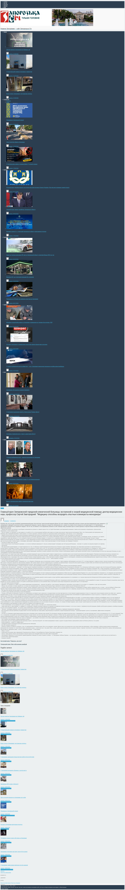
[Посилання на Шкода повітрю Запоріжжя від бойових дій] (19, 46)
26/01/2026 (15, 303)
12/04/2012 (13, 521)
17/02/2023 (15, 235)
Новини (2, 508)
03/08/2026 (15, 326)
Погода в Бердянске (6, 883)
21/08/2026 (15, 54)
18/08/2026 (15, 146)
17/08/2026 (15, 168)
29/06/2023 (15, 214)
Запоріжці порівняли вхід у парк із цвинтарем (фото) (20, 434)
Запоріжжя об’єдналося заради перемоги (17, 390)
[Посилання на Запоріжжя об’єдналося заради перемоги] (19, 387)
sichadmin (11, 394)
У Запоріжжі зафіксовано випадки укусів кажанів (14, 865)
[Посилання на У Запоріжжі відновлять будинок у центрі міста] (3, 767)
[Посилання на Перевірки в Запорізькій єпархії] (19, 117)
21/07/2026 (15, 370)
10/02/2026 (15, 281)
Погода (2, 871)
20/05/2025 (15, 483)
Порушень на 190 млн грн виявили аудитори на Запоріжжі (22, 299)
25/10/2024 (15, 505)
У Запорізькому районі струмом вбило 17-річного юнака (21, 164)
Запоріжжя (9, 721)
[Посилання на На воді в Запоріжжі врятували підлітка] (3, 821)
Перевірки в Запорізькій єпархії (15, 120)
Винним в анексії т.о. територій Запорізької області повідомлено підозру (26, 231)
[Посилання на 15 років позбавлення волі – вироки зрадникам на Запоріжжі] (19, 454)
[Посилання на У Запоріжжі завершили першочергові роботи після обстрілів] (3, 754)
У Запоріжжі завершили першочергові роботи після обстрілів (17, 757)
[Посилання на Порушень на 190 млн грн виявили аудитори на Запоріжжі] (19, 296)
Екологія (5, 721)
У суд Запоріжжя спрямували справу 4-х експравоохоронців (23, 479)
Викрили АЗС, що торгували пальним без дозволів (20, 277)
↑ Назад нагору (4, 888)
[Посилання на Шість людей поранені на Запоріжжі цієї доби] (3, 794)
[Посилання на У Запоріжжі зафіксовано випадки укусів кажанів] (3, 862)
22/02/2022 (16, 416)
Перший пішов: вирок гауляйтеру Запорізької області (21, 209)
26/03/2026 (15, 259)
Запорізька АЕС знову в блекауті (9, 784)
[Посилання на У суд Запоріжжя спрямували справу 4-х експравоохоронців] (19, 476)
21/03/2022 (16, 394)
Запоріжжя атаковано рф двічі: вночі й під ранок (14, 851)
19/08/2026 (15, 124)
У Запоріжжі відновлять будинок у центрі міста (14, 770)
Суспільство (12, 815)
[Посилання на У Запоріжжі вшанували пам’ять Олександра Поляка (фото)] (19, 409)
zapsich (10, 54)
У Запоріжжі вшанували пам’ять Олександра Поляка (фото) (22, 412)
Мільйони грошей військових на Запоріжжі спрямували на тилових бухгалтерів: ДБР (29, 322)
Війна (2, 721)
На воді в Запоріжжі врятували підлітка (11, 824)
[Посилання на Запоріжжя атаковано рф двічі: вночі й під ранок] (3, 848)
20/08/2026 (7, 760)
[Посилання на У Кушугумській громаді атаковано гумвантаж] (19, 68)
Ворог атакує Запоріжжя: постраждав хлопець (19, 94)
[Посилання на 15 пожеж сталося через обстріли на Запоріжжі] (3, 835)
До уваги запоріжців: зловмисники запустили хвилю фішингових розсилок (26, 344)
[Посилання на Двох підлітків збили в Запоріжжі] (19, 139)
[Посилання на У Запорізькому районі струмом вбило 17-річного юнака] (19, 161)
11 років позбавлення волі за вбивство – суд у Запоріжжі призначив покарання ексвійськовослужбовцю (35, 366)
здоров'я (8, 869)
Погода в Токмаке (15, 883)
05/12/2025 (15, 461)
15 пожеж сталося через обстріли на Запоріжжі (14, 838)
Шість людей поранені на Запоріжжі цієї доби (13, 797)
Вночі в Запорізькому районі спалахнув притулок (19, 501)
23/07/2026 (15, 348)
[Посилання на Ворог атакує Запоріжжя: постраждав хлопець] (19, 90)
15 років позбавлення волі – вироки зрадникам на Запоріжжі (23, 457)
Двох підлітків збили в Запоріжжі (15, 142)
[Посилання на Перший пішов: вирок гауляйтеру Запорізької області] (19, 206)
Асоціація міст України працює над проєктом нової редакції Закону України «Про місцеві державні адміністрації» (38, 187)
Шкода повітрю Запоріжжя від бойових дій (18, 50)
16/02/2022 (16, 438)
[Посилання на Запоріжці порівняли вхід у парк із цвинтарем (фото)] (19, 431)
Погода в (6, 872)
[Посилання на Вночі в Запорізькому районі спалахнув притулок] (19, 498)
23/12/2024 (15, 191)
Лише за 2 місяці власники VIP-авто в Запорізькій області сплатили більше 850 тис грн (30, 255)
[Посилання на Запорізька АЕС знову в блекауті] (3, 781)
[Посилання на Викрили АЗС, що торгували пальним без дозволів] (19, 274)
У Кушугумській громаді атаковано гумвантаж (19, 72)
